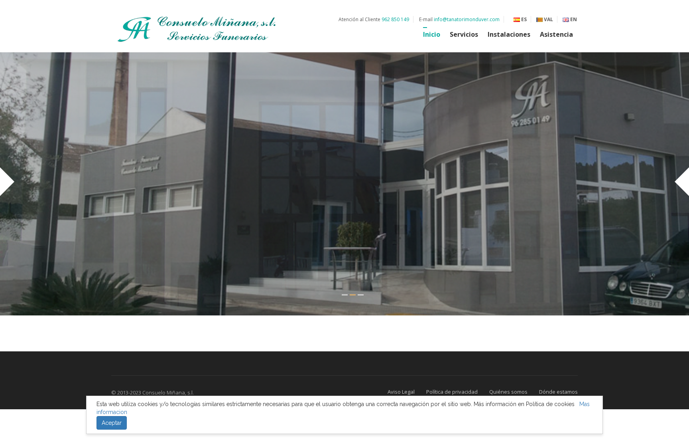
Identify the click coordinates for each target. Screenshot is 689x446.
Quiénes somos (508, 391)
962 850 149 (395, 19)
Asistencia (556, 34)
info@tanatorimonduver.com (467, 19)
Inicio (431, 34)
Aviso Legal (401, 391)
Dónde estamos (558, 391)
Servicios (464, 34)
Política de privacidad (452, 391)
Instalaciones (509, 34)
